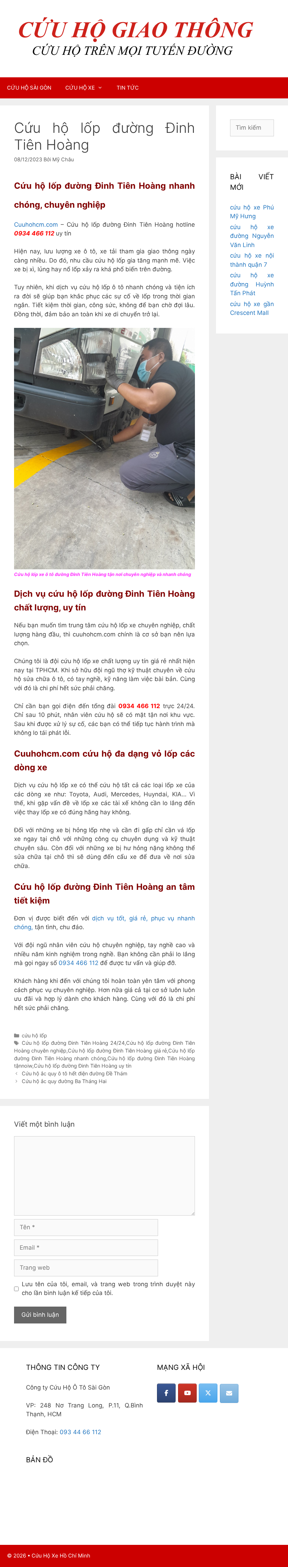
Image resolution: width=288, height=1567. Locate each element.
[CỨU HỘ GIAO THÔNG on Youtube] (187, 1393)
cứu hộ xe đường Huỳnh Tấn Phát (252, 284)
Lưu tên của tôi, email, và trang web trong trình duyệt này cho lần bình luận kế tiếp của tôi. (108, 1289)
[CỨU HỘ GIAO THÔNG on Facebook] (166, 1393)
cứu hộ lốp (34, 1035)
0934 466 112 (78, 962)
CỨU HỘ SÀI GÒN (29, 87)
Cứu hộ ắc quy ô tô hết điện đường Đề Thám (74, 1073)
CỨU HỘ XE (80, 87)
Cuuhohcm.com (36, 224)
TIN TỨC (128, 87)
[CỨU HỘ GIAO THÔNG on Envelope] (229, 1393)
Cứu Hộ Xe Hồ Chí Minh (61, 1555)
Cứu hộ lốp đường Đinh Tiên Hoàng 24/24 (73, 1043)
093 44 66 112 (80, 1432)
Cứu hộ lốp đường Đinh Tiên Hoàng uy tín (82, 1066)
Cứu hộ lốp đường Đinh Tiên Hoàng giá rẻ (117, 1051)
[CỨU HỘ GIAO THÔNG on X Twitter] (208, 1393)
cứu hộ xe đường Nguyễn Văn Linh (252, 236)
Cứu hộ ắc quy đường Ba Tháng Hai (64, 1081)
